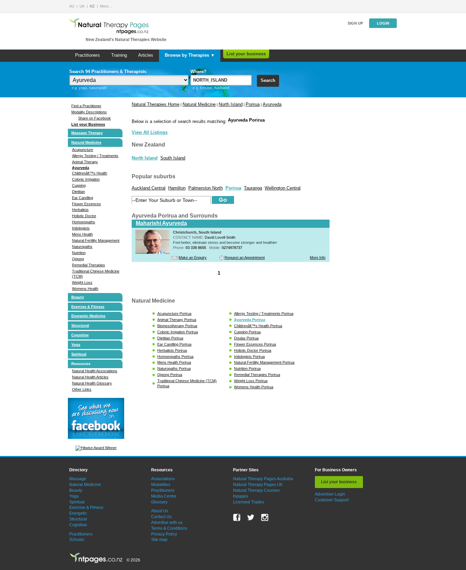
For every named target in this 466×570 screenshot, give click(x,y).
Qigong (78, 259)
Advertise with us (167, 522)
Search (268, 80)
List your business (246, 53)
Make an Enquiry (193, 257)
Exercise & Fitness (87, 307)
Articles (145, 55)
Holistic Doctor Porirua (252, 350)
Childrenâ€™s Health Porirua (258, 326)
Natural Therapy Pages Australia (263, 478)
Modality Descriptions (89, 112)
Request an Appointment (244, 257)
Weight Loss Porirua (250, 381)
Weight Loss (82, 282)
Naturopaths (82, 247)
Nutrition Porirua (247, 368)
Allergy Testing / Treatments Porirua (263, 313)
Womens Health (85, 289)
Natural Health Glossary (92, 383)
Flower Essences (86, 204)
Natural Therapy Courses (256, 490)
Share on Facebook (94, 118)
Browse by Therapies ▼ (190, 55)
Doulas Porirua (246, 338)
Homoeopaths (83, 222)
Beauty (77, 297)
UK (82, 6)
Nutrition (79, 253)
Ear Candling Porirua (174, 344)
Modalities (160, 484)
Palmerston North (205, 188)
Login (383, 23)
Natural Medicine (86, 142)
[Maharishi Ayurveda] (152, 252)
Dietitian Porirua (170, 338)
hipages (240, 496)
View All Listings (150, 132)
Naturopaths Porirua (174, 368)
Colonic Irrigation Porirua (177, 332)
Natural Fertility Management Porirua (264, 362)
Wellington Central (283, 188)
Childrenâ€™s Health (89, 173)
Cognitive (80, 335)
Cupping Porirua (247, 332)
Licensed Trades (248, 502)
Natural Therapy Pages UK (258, 484)
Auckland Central (148, 188)
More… (106, 6)
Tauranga (253, 188)
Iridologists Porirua (249, 356)
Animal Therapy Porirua (176, 320)
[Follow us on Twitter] (251, 517)
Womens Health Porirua (253, 387)
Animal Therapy (85, 162)
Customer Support (332, 500)
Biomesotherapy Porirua (177, 326)
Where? (198, 71)
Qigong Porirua (169, 375)
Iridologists (81, 228)
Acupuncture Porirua (174, 313)
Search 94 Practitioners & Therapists (107, 71)
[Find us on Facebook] (237, 517)
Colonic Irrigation (86, 179)
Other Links (81, 389)
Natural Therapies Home (155, 104)
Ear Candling (82, 198)
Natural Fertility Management (95, 240)
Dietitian (78, 192)
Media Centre (163, 496)
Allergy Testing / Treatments (95, 156)
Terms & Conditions (169, 528)
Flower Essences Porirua (255, 344)
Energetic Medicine (88, 316)
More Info (317, 257)
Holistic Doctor (84, 216)
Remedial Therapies (88, 265)
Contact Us (161, 516)
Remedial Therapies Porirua (257, 375)
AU (71, 6)
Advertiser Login (330, 494)
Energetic (78, 513)
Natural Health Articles (90, 377)
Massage (77, 478)
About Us (159, 511)
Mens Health (82, 234)
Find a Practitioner (86, 106)
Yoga (75, 345)
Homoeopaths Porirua (175, 356)
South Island (172, 158)
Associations (163, 478)
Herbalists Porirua (172, 350)
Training (119, 55)
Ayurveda (80, 168)
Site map (159, 539)
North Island (231, 104)
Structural (80, 325)
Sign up (355, 23)
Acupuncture (82, 150)
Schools (76, 539)
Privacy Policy (164, 534)
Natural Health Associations (94, 371)
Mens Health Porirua (174, 362)
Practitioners (87, 55)
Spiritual (78, 354)
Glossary (159, 502)
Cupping (79, 185)
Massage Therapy (87, 133)
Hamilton (177, 188)
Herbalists (80, 210)
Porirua (253, 104)
